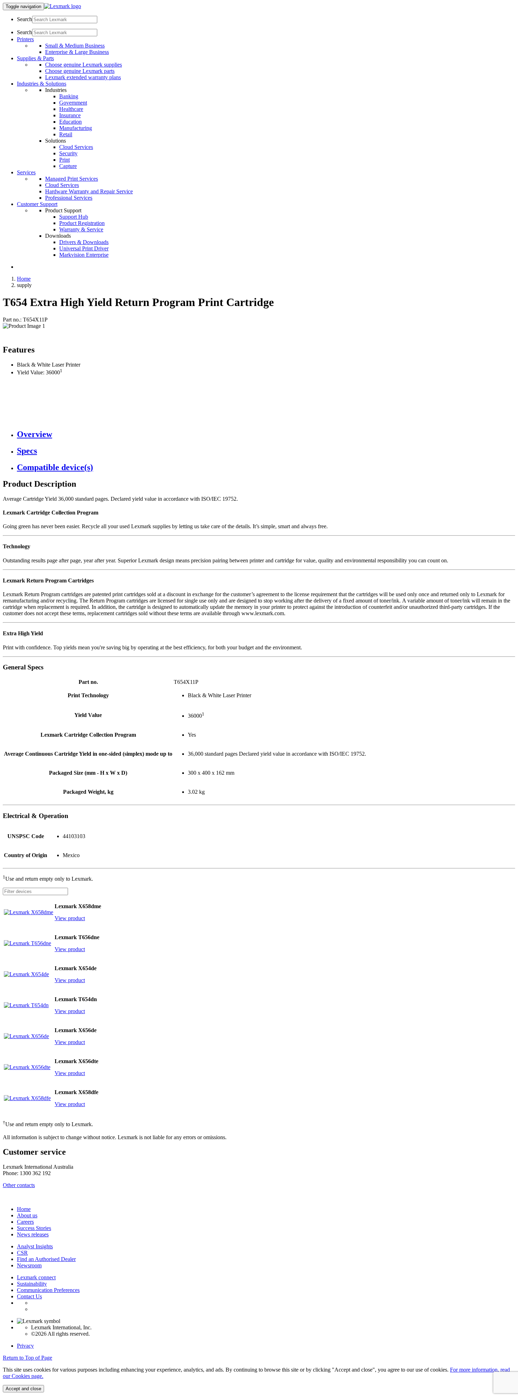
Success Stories (34, 1228)
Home (24, 279)
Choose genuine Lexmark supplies (83, 65)
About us (27, 1215)
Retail (65, 134)
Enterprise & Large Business (77, 52)
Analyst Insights (35, 1246)
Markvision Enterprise (84, 255)
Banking (68, 96)
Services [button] (26, 172)
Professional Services (68, 198)
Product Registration (82, 223)
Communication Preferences (48, 1290)
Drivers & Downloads (84, 242)
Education (70, 122)
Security (68, 153)
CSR (22, 1253)
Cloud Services (76, 147)
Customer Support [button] (37, 204)
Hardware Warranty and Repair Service (89, 191)
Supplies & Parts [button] (35, 58)
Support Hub (73, 217)
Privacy (25, 1346)
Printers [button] (25, 39)
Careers (25, 1222)
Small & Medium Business (75, 46)
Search (24, 19)
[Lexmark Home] (62, 6)
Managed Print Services (71, 179)
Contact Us (29, 1296)
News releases (33, 1234)
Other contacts (19, 1185)
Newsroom (29, 1265)
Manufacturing (75, 128)
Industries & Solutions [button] (41, 84)
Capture (68, 166)
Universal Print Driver (84, 248)
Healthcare (71, 109)
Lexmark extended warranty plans (83, 77)
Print (64, 160)
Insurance (70, 115)
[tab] (266, 434)
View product (70, 918)
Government (73, 103)
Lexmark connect (36, 1277)
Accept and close (23, 1388)
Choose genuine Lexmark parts (80, 71)
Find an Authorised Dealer (46, 1259)
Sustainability (32, 1284)
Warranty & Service (81, 229)
